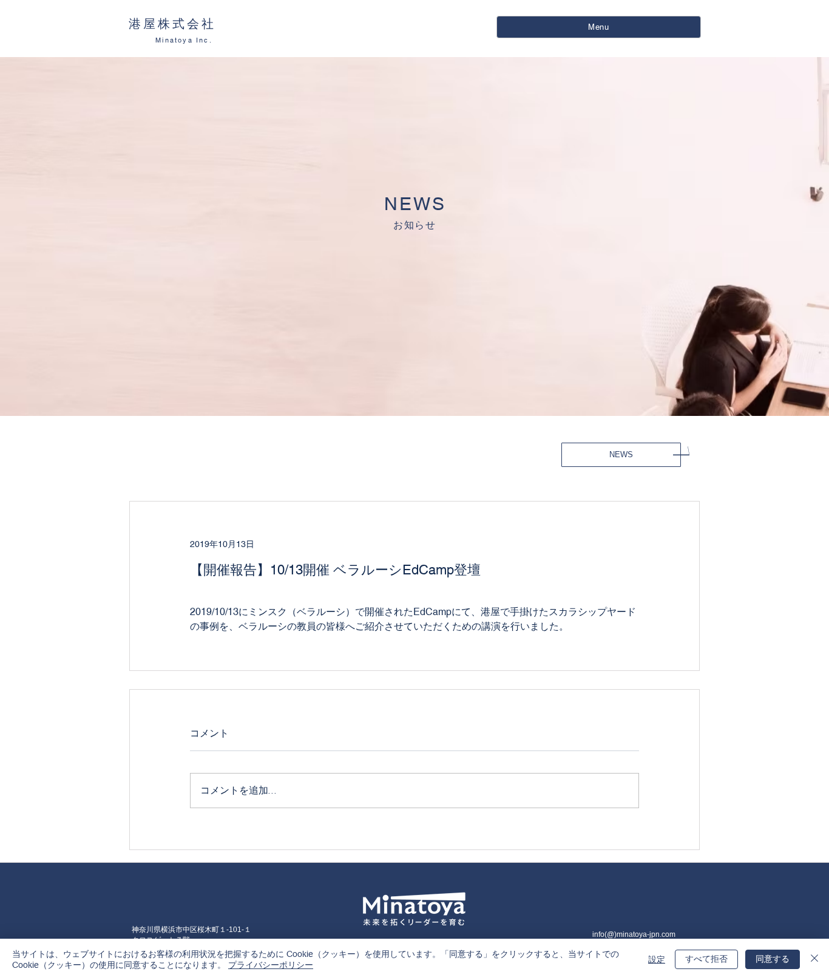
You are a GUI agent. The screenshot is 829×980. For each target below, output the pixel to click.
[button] (598, 27)
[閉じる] (814, 959)
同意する (773, 959)
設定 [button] (656, 959)
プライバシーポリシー (270, 965)
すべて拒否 (706, 959)
